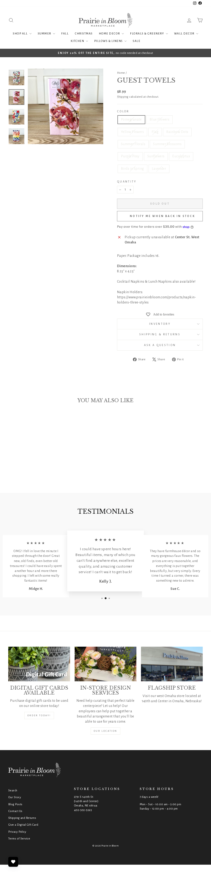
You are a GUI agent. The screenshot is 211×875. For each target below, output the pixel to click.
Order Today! (39, 715)
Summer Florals (133, 144)
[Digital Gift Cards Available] (39, 664)
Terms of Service (19, 838)
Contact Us (15, 811)
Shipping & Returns (160, 334)
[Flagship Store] (172, 664)
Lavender (159, 169)
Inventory (160, 323)
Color (123, 111)
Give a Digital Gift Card (23, 824)
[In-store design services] (105, 664)
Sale (136, 41)
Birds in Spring (132, 169)
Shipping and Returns (22, 817)
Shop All (20, 33)
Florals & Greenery (147, 33)
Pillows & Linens (109, 41)
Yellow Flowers (132, 132)
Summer (45, 33)
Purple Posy (130, 156)
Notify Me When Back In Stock (162, 216)
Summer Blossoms (167, 144)
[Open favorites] (13, 862)
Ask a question (160, 345)
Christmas (84, 33)
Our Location (105, 731)
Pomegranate (131, 119)
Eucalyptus (181, 156)
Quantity (127, 181)
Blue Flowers (159, 119)
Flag (155, 132)
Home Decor (110, 33)
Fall (65, 33)
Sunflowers (156, 156)
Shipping (123, 96)
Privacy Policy (17, 831)
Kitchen (78, 41)
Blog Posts (15, 804)
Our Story (14, 797)
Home (121, 72)
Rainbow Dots (177, 132)
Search (12, 790)
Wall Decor (184, 33)
